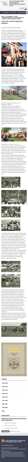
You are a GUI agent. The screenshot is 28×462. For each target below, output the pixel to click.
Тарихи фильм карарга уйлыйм (11, 428)
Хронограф (13, 12)
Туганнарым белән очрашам (10, 422)
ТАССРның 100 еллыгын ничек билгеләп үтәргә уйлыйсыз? (13, 419)
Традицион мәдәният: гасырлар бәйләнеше (13, 17)
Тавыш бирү (5, 431)
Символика (6, 12)
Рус (25, 7)
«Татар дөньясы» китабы (11, 16)
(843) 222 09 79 (9, 445)
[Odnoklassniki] (21, 8)
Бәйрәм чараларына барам (10, 425)
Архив (2, 16)
